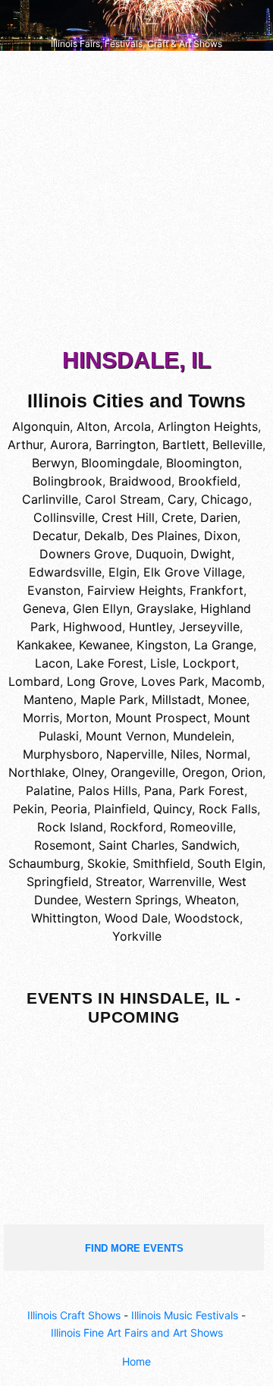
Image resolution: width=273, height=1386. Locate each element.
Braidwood (140, 481)
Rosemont (63, 845)
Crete (177, 517)
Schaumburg (44, 863)
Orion (246, 772)
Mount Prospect (161, 717)
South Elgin (229, 863)
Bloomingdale (120, 462)
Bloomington (202, 462)
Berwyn (53, 462)
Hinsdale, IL (136, 359)
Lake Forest (110, 663)
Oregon (203, 772)
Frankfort (216, 590)
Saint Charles (136, 845)
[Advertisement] (136, 202)
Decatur (55, 535)
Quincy (172, 808)
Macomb (237, 681)
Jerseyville (209, 626)
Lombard (34, 681)
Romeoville (201, 826)
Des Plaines (164, 535)
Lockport (209, 663)
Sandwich (209, 845)
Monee (227, 699)
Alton (92, 426)
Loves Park (173, 681)
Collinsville (64, 517)
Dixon (220, 535)
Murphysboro (61, 754)
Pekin (28, 808)
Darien (218, 517)
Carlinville (50, 499)
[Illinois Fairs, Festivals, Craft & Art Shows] (136, 23)
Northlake (36, 772)
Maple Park (112, 699)
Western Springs (131, 899)
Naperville (135, 754)
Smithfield (161, 863)
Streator (119, 881)
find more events (134, 1248)
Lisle (163, 663)
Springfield (58, 881)
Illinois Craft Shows (74, 1315)
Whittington (64, 918)
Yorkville (137, 936)
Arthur (25, 444)
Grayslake (164, 608)
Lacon (52, 663)
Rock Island (70, 826)
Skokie (106, 863)
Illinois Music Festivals (184, 1315)
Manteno (49, 699)
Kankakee (44, 644)
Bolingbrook (67, 481)
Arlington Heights (208, 426)
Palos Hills (107, 790)
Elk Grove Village (192, 572)
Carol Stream (123, 499)
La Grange (223, 644)
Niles (185, 754)
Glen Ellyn (101, 608)
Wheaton (210, 899)
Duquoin (160, 553)
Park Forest (211, 790)
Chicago (225, 499)
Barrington (125, 444)
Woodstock (207, 918)
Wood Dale (136, 918)
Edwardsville (65, 572)
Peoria (69, 808)
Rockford (136, 826)
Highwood (92, 626)
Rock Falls (228, 808)
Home (136, 1361)
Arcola (132, 426)
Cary (181, 499)
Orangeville (143, 772)
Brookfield (207, 481)
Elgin (122, 572)
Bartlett (184, 444)
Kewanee (104, 644)
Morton (87, 717)
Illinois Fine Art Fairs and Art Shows (137, 1332)
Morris (41, 717)
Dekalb (104, 535)
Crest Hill (128, 517)
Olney (88, 772)
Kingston (161, 644)
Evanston (53, 590)
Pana (158, 790)
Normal (226, 754)
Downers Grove (84, 553)
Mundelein (202, 735)
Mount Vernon (126, 735)
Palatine (48, 790)
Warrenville (180, 881)
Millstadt (176, 699)
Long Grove (100, 681)
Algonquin (41, 426)
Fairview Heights (135, 590)
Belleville (237, 444)
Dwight (210, 553)
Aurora (69, 444)
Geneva (44, 608)
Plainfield (120, 808)
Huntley (150, 626)
